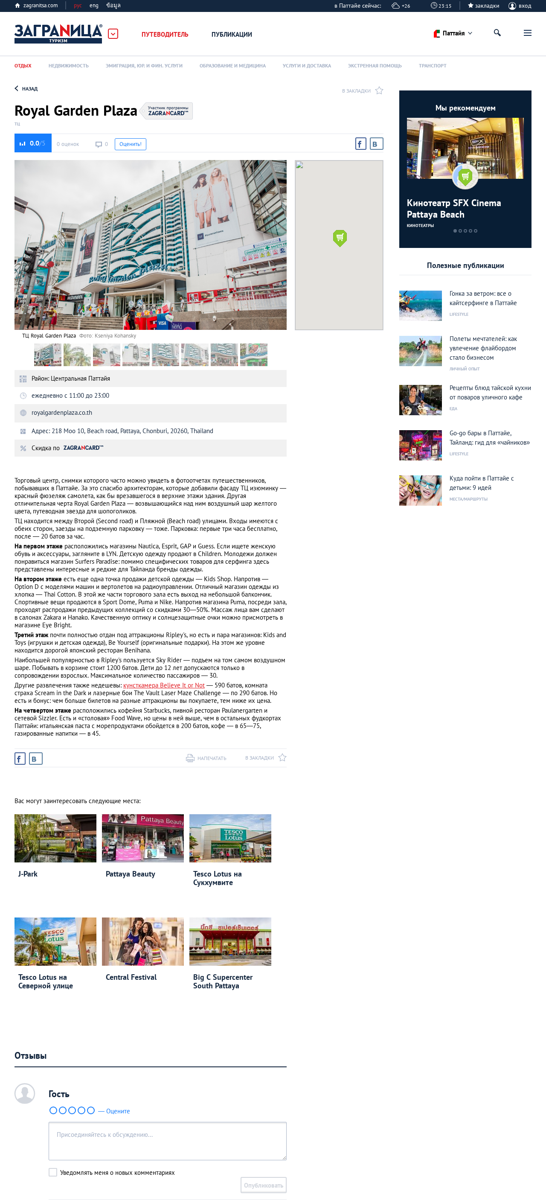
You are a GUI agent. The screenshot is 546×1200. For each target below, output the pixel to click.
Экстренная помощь (375, 65)
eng (94, 5)
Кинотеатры (420, 225)
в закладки (356, 90)
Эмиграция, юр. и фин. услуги (144, 65)
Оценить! (130, 144)
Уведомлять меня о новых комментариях (117, 1172)
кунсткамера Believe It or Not (164, 685)
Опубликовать (263, 1185)
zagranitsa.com (40, 5)
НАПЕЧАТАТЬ (212, 758)
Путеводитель (165, 34)
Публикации (232, 34)
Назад (30, 88)
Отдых (23, 65)
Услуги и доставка (307, 65)
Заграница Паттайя (59, 34)
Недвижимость (69, 65)
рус (78, 5)
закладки (487, 5)
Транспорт (433, 65)
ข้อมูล (113, 5)
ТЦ (17, 124)
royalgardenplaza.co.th (62, 412)
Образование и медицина (233, 65)
